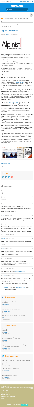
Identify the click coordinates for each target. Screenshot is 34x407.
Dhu (3, 248)
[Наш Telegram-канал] (11, 1)
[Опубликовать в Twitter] (9, 177)
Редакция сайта (6, 311)
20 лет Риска (4, 400)
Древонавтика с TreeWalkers (9, 375)
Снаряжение (24, 18)
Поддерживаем (10, 297)
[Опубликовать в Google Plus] (12, 177)
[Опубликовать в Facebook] (6, 177)
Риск (2, 18)
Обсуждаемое (18, 24)
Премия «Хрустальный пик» (8, 396)
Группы (3, 21)
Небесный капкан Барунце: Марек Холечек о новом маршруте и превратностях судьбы (15, 337)
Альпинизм (3, 32)
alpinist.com (4, 55)
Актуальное (4, 24)
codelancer (7, 34)
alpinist (5, 166)
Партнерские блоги (11, 356)
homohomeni (6, 304)
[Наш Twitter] (5, 1)
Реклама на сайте (5, 394)
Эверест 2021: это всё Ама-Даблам (11, 309)
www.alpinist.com (19, 82)
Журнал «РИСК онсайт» (7, 393)
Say (3, 203)
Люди (8, 21)
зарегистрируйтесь (20, 287)
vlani (3, 258)
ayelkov (3, 224)
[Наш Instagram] (7, 1)
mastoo (3, 238)
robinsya (4, 275)
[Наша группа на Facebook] (3, 1)
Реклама (9, 32)
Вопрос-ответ (9, 18)
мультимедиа (15, 21)
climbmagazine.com (20, 271)
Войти (20, 1)
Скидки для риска (6, 26)
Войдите (5, 287)
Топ (24, 24)
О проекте (3, 398)
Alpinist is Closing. (6, 163)
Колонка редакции (11, 325)
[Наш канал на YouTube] (9, 1)
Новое (11, 24)
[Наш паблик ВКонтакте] (1, 1)
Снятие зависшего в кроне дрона (10, 368)
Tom (3, 215)
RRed (3, 190)
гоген (3, 197)
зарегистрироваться (28, 1)
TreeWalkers (6, 364)
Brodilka (5, 332)
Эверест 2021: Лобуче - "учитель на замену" (13, 315)
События (16, 18)
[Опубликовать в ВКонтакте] (3, 177)
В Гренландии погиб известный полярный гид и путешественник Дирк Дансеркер (14, 345)
